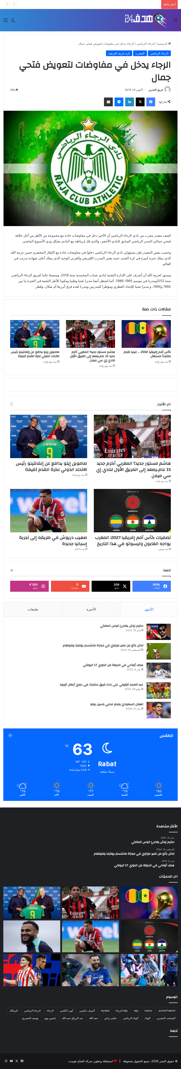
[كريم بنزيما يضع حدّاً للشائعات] (90, 970)
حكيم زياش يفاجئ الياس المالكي (121, 626)
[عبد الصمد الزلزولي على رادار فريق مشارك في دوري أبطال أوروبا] (159, 690)
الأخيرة (91, 609)
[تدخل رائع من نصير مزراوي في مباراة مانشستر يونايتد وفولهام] (159, 651)
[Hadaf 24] (146, 20)
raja (136, 1010)
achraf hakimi (166, 1010)
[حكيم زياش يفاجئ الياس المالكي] (159, 631)
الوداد (147, 1018)
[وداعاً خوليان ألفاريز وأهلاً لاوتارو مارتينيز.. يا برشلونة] (31, 970)
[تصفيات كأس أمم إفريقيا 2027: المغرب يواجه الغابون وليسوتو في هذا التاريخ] (132, 510)
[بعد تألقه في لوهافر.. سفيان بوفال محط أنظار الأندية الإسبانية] (31, 936)
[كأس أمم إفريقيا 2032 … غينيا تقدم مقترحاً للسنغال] (146, 334)
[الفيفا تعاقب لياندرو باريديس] (149, 970)
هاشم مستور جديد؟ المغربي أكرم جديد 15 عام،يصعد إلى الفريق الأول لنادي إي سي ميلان (92, 356)
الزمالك (13, 1010)
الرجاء (50, 1010)
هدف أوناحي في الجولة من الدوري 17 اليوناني (113, 665)
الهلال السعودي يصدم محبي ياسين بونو (116, 704)
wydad (105, 1010)
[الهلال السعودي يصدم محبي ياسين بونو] (159, 710)
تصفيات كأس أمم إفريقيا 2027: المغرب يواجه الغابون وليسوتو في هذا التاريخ (133, 540)
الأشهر (148, 609)
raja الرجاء (121, 1010)
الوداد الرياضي (130, 1018)
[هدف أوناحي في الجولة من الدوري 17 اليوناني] (159, 671)
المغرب (140, 53)
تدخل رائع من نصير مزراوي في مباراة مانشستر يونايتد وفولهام (103, 645)
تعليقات (33, 609)
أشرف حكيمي (87, 1010)
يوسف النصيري (30, 1018)
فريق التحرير (156, 89)
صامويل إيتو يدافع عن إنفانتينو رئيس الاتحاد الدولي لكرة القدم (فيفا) (117, 4)
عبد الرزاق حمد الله (72, 1018)
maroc (148, 1010)
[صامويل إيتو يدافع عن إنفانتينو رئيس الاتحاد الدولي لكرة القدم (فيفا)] (34, 334)
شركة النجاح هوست (80, 1061)
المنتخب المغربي (165, 1018)
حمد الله (93, 1018)
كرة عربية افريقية (119, 53)
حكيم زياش (110, 1018)
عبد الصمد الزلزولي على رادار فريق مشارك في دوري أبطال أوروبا (101, 684)
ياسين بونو (50, 1018)
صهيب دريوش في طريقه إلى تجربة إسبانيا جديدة (53, 540)
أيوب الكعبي (66, 1010)
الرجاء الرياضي (146, 43)
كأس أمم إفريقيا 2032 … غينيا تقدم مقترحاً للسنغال (147, 354)
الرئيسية (162, 43)
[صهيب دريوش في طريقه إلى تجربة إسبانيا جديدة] (48, 510)
